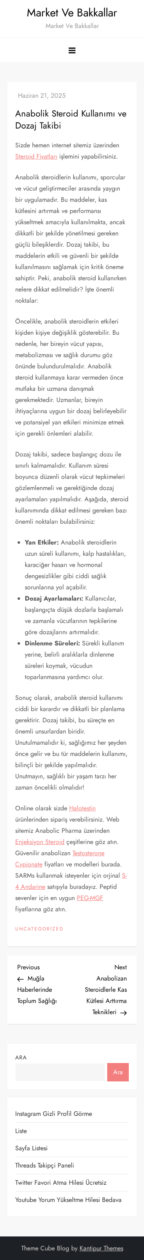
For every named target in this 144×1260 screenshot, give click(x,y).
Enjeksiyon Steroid (39, 841)
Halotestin (82, 808)
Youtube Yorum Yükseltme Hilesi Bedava (68, 1199)
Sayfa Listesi (31, 1148)
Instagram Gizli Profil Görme (53, 1113)
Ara (21, 1057)
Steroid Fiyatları (36, 156)
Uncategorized (39, 929)
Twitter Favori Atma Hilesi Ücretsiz (60, 1182)
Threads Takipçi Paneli (44, 1165)
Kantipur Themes (101, 1248)
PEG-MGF (90, 897)
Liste (21, 1130)
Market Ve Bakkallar (72, 12)
